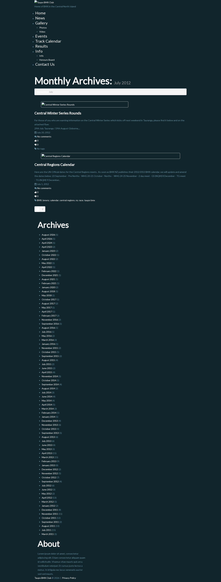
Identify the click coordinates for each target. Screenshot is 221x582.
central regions (67, 200)
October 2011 (49, 517)
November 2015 (50, 348)
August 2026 (48, 234)
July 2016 (46, 331)
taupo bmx (89, 200)
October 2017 (49, 299)
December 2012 (50, 469)
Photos (43, 27)
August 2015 (48, 360)
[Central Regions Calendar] (56, 155)
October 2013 (49, 428)
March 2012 (48, 501)
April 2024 (47, 242)
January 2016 (48, 344)
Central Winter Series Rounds (57, 113)
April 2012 (47, 497)
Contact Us (45, 64)
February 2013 (49, 461)
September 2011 (50, 522)
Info (39, 51)
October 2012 (49, 477)
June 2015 (47, 368)
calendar (54, 200)
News (40, 18)
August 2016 (48, 327)
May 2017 (47, 307)
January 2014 (48, 416)
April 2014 (47, 404)
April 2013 (47, 453)
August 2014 (48, 388)
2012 (45, 91)
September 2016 (50, 323)
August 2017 (48, 303)
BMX (39, 200)
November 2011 (50, 513)
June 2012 (47, 489)
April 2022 (47, 267)
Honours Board (47, 59)
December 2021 (50, 275)
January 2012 (48, 505)
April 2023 (47, 246)
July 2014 (46, 392)
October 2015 (49, 352)
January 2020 (48, 287)
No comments (44, 136)
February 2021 (49, 283)
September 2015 (50, 356)
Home (40, 13)
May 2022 (47, 263)
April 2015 (47, 372)
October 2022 (49, 255)
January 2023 (48, 250)
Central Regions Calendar (54, 164)
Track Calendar (48, 41)
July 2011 (46, 530)
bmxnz (46, 200)
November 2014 (50, 376)
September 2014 (50, 384)
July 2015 (46, 364)
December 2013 (50, 420)
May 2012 (47, 493)
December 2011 (50, 509)
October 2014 (49, 380)
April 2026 (47, 238)
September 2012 (50, 481)
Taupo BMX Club (42, 577)
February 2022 (49, 271)
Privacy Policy (69, 577)
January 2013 (48, 465)
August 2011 (48, 526)
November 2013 (50, 424)
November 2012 (50, 473)
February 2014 (49, 412)
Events (41, 36)
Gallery (41, 23)
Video (42, 31)
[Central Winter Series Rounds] (58, 104)
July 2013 (46, 441)
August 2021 (48, 279)
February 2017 (49, 315)
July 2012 (46, 485)
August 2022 (48, 259)
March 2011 (48, 534)
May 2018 (47, 295)
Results (41, 46)
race (81, 200)
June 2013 (47, 445)
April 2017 (47, 311)
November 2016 (50, 319)
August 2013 (48, 437)
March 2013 (48, 457)
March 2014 (48, 408)
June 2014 (47, 396)
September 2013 (50, 433)
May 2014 (47, 400)
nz (77, 200)
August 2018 (48, 291)
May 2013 (47, 449)
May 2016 (47, 335)
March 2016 (48, 339)
